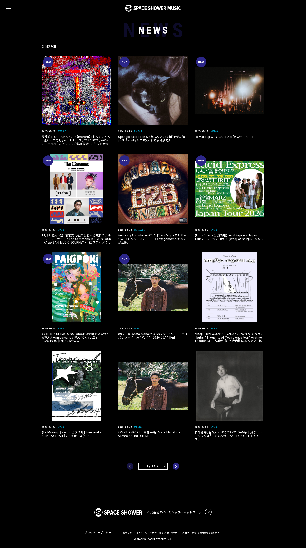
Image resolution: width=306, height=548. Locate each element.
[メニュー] (8, 8)
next (176, 466)
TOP (297, 538)
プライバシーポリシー (98, 532)
